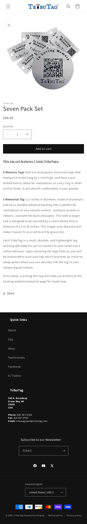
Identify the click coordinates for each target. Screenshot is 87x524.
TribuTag (18, 515)
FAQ (10, 339)
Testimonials (16, 357)
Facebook (14, 366)
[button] (8, 6)
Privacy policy (74, 515)
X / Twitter (15, 375)
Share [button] (11, 293)
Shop (11, 348)
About (12, 330)
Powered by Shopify (34, 515)
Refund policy (55, 515)
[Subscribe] (63, 450)
